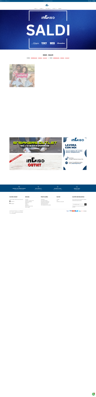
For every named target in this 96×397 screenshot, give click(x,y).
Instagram (12, 203)
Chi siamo (26, 199)
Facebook (12, 201)
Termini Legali (27, 207)
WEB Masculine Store (44, 203)
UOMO (12, 82)
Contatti (58, 199)
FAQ (57, 200)
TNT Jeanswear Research (45, 202)
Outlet (54, 8)
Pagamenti (27, 202)
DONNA (31, 82)
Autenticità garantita (28, 201)
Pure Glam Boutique (44, 200)
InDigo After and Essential (45, 201)
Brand (59, 8)
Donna (41, 8)
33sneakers (43, 199)
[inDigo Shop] (48, 6)
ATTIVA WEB (14, 213)
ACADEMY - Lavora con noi (29, 200)
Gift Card (48, 8)
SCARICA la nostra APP (60, 201)
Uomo (35, 8)
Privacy (26, 203)
